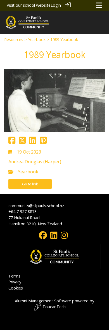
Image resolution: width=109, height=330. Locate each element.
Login (56, 5)
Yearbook (37, 39)
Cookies (15, 288)
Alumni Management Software (43, 300)
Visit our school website (29, 5)
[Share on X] (22, 142)
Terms (14, 276)
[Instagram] (64, 236)
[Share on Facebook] (11, 142)
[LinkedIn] (53, 236)
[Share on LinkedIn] (32, 142)
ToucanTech (54, 306)
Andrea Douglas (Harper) (34, 162)
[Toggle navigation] (99, 5)
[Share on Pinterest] (43, 142)
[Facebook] (43, 236)
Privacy (14, 281)
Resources (13, 39)
